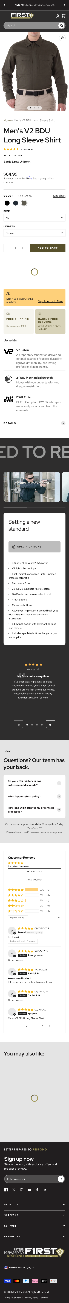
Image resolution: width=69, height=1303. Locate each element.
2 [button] (26, 1025)
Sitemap (44, 1298)
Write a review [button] (34, 871)
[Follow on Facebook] (6, 1190)
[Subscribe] (61, 1179)
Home (8, 120)
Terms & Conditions (13, 1298)
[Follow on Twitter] (14, 1190)
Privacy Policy (31, 1298)
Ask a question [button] (34, 879)
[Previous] (4, 5)
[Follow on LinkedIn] (45, 1190)
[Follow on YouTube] (29, 1190)
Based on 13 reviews (19, 866)
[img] (26, 928)
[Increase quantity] (22, 248)
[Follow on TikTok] (37, 1190)
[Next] (64, 5)
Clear (54, 25)
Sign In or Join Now (50, 301)
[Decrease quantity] (8, 248)
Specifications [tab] (29, 546)
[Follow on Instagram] (21, 1190)
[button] (11, 149)
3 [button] (34, 1025)
